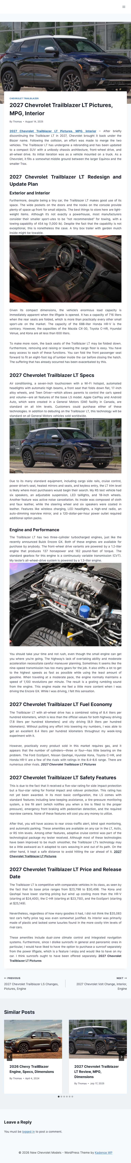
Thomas (17, 121)
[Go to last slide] (9, 1057)
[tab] (59, 1096)
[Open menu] (124, 6)
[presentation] (33, 1039)
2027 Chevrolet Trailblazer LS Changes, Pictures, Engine (31, 983)
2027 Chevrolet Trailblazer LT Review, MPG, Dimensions (96, 1072)
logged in (28, 1131)
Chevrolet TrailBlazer (24, 98)
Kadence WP (103, 1152)
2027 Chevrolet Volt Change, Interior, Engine (101, 983)
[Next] (121, 1057)
